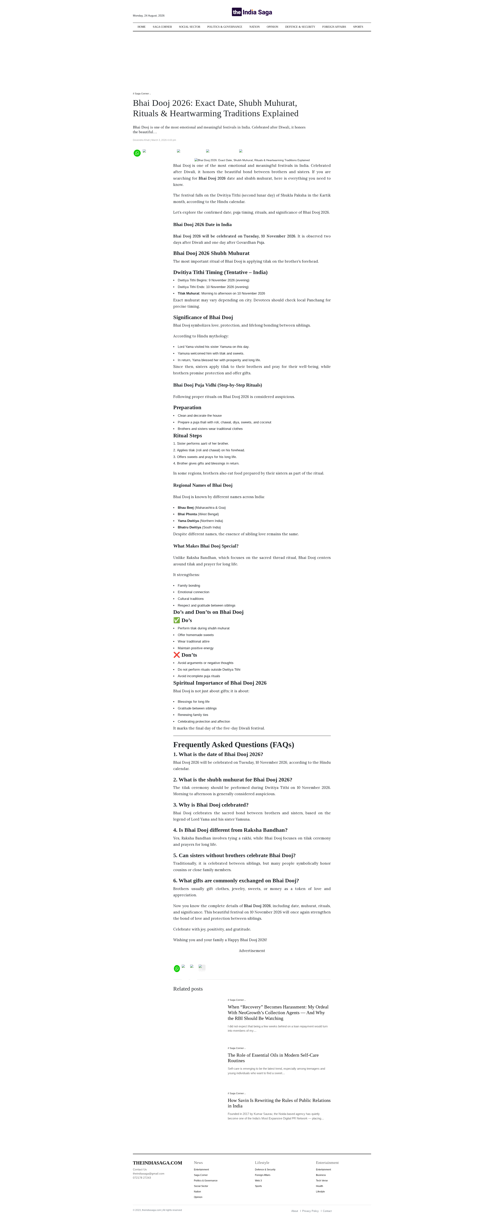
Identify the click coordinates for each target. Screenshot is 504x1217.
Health (319, 1186)
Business (321, 1175)
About (294, 1211)
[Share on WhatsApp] (137, 152)
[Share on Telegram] (221, 152)
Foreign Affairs (334, 26)
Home (142, 26)
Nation (254, 26)
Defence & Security (300, 26)
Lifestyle (320, 1191)
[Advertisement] (252, 59)
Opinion (272, 26)
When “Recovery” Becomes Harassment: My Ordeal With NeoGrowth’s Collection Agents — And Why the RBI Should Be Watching (278, 1012)
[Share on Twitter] (190, 152)
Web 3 (258, 1180)
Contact (327, 1211)
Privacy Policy (310, 1211)
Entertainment (201, 1169)
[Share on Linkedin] (254, 152)
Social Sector (189, 26)
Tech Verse (322, 1180)
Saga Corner (162, 26)
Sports (358, 26)
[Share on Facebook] (159, 152)
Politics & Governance (224, 26)
